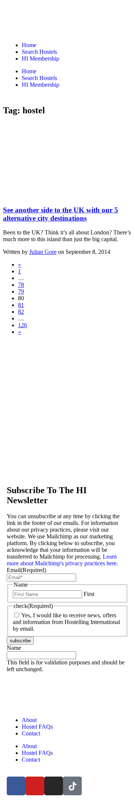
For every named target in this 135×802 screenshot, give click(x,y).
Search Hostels (39, 52)
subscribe (20, 640)
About (29, 720)
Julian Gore (43, 252)
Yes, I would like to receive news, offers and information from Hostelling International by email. (66, 622)
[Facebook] (16, 786)
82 (21, 311)
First (89, 594)
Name (14, 648)
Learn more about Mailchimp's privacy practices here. (62, 559)
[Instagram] (53, 786)
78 (21, 285)
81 (21, 305)
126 (22, 325)
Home (29, 45)
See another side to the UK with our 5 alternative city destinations (60, 214)
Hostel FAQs (37, 726)
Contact (31, 733)
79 (21, 291)
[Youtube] (35, 786)
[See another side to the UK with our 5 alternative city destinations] (59, 195)
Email (26, 570)
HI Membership (40, 58)
